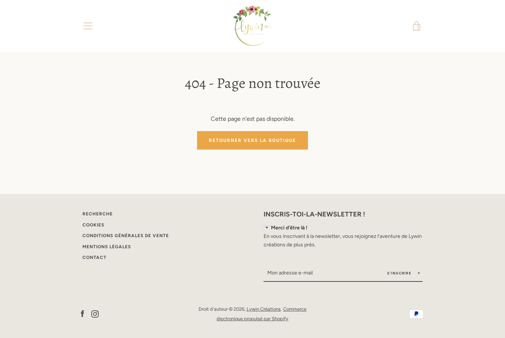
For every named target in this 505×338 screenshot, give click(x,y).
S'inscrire (400, 273)
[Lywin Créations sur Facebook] (82, 313)
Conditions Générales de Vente (125, 235)
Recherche (97, 213)
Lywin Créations (264, 309)
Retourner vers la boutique (252, 140)
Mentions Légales (106, 246)
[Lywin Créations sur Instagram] (95, 313)
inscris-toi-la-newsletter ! (314, 214)
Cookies (93, 225)
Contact (94, 257)
